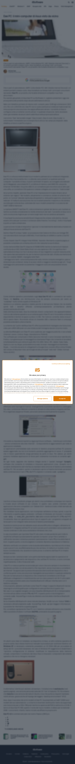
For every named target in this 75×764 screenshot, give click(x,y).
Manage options (42, 399)
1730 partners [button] (16, 379)
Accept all (62, 399)
